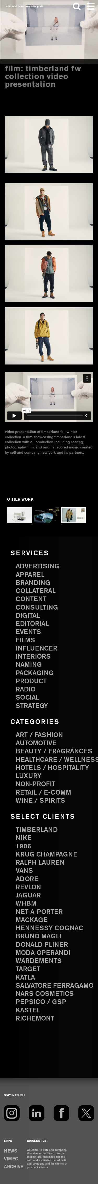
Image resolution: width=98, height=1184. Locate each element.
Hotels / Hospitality (52, 768)
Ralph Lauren (40, 863)
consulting (37, 608)
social (27, 698)
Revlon (28, 887)
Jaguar (28, 895)
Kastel (28, 1010)
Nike (24, 838)
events (28, 632)
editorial (32, 624)
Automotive (36, 743)
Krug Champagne (46, 855)
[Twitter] (86, 1113)
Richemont (35, 1019)
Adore (27, 879)
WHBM (26, 904)
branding (33, 583)
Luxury (29, 776)
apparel (30, 575)
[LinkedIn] (36, 1113)
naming (29, 665)
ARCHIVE (13, 1167)
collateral (36, 591)
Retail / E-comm (43, 793)
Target (28, 969)
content (31, 599)
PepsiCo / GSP (41, 1002)
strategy (32, 706)
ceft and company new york (24, 6)
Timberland (37, 830)
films (25, 640)
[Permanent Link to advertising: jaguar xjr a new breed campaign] (46, 515)
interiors (33, 657)
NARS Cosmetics (45, 994)
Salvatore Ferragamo (55, 986)
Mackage (32, 920)
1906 (23, 846)
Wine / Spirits (40, 801)
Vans (24, 871)
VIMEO (11, 1159)
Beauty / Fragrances (54, 751)
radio (26, 690)
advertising (37, 566)
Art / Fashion (39, 735)
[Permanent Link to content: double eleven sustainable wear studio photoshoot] (73, 515)
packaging (35, 673)
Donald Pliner (42, 945)
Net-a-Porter (39, 912)
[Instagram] (12, 1113)
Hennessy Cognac (49, 928)
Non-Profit (35, 784)
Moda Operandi (43, 953)
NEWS (10, 1151)
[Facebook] (61, 1113)
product (31, 681)
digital (28, 616)
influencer (36, 649)
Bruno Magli (38, 936)
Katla (25, 978)
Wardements (39, 961)
